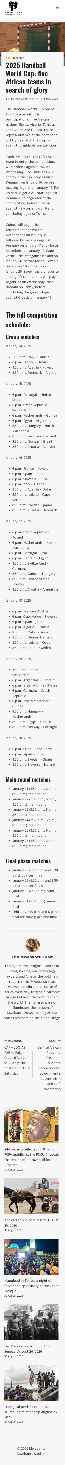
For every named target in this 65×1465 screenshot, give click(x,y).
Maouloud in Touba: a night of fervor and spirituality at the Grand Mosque (31, 1285)
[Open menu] (57, 8)
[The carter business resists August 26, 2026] (32, 1196)
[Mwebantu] (13, 8)
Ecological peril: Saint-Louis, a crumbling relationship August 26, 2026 (31, 1411)
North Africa (15, 57)
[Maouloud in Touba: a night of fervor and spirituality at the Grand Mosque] (32, 1257)
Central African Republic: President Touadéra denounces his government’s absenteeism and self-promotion (49, 1065)
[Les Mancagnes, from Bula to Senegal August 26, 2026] (32, 1322)
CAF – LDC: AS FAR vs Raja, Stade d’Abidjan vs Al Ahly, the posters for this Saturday (16, 1057)
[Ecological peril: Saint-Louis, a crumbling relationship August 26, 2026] (32, 1383)
